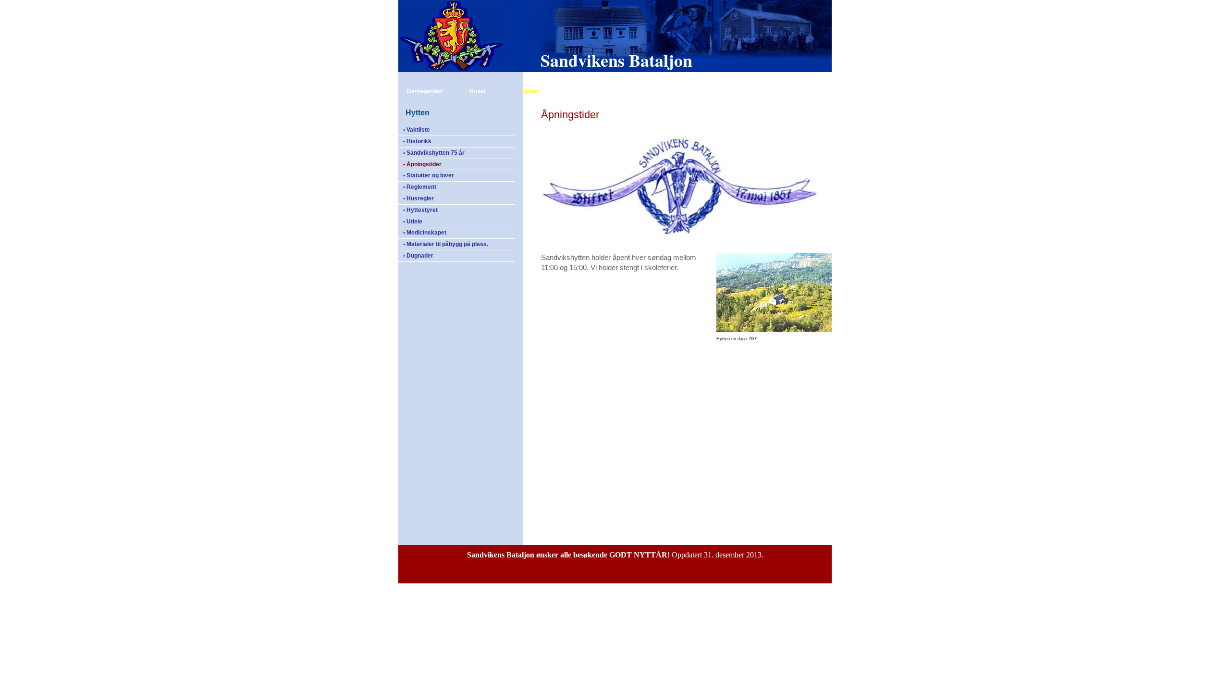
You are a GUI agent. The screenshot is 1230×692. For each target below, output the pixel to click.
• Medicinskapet (424, 232)
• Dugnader (418, 255)
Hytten (530, 91)
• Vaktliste (416, 129)
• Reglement (419, 187)
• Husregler (418, 198)
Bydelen (636, 91)
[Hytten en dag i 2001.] (774, 330)
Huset (477, 91)
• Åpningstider (422, 164)
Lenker (689, 91)
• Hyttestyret (420, 210)
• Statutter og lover (428, 175)
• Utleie (412, 221)
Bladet (583, 91)
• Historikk (417, 141)
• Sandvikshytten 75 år (434, 152)
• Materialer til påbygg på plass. (445, 244)
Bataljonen (733, 78)
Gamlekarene (786, 78)
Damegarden (425, 91)
